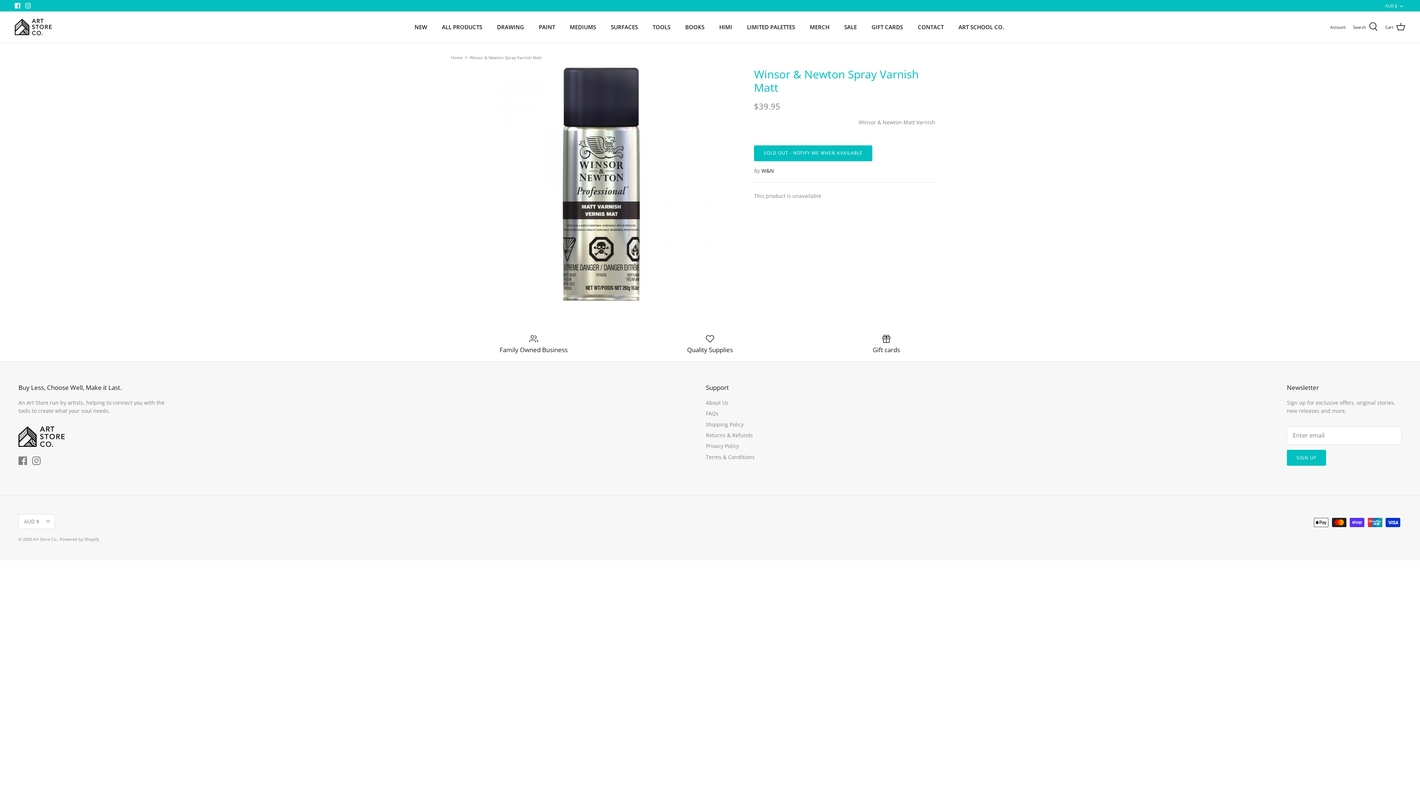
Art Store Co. (45, 539)
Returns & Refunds (729, 435)
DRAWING (510, 27)
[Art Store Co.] (33, 27)
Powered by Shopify (79, 539)
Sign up (1306, 458)
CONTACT (931, 27)
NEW (421, 27)
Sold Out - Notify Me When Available (813, 153)
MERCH (819, 27)
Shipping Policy (725, 424)
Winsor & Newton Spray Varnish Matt (506, 57)
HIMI (725, 27)
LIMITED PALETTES (771, 27)
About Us (717, 402)
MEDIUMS (583, 27)
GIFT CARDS (887, 27)
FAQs (712, 413)
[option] (601, 184)
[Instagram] (28, 6)
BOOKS (694, 27)
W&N (767, 170)
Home (457, 57)
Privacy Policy (722, 445)
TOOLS (661, 27)
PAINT (547, 27)
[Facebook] (17, 6)
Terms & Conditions (730, 457)
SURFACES (624, 27)
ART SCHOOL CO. (981, 27)
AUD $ (1391, 6)
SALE (850, 27)
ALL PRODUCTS (462, 27)
